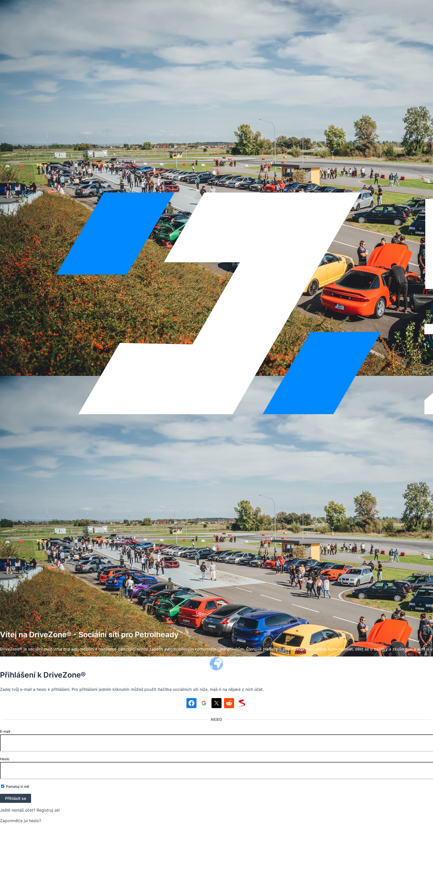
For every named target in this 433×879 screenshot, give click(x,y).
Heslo (4, 759)
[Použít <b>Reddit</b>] (229, 704)
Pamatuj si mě (17, 786)
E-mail (5, 731)
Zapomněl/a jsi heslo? (20, 820)
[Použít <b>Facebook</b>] (191, 704)
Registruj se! (48, 810)
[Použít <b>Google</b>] (204, 704)
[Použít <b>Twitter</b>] (216, 704)
